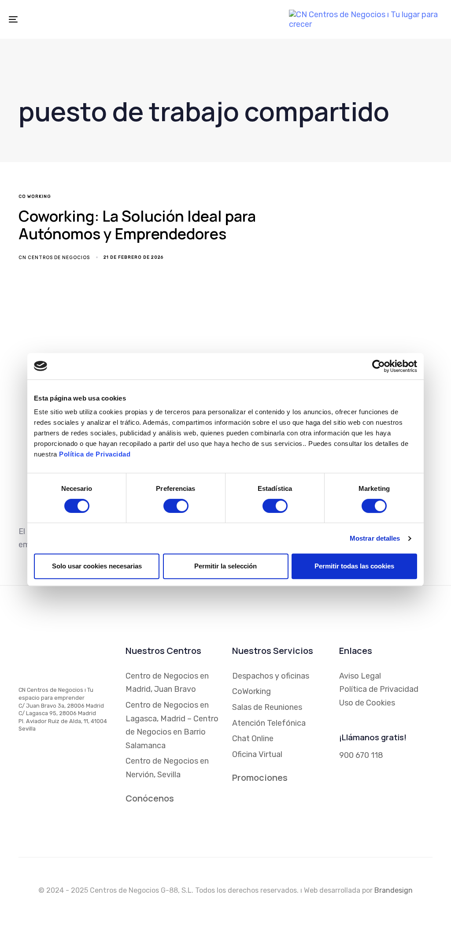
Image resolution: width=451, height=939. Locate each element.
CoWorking (251, 691)
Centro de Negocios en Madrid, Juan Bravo (167, 682)
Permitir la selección (225, 566)
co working (34, 196)
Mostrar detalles (375, 538)
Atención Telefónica (269, 723)
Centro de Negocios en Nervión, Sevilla (167, 767)
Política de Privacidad (94, 454)
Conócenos (150, 798)
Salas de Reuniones (267, 707)
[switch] (176, 506)
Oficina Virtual (257, 754)
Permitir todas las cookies (354, 566)
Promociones (260, 777)
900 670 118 (361, 755)
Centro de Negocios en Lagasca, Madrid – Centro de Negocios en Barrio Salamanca (172, 725)
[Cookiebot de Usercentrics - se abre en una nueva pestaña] (378, 366)
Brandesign (393, 890)
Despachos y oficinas (270, 676)
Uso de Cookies (367, 703)
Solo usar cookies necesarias (97, 566)
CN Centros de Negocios (54, 257)
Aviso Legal (360, 676)
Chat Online (253, 738)
